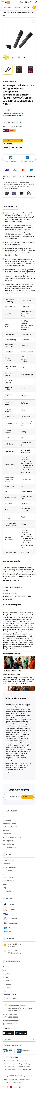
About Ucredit (8, 877)
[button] (21, 2)
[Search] (34, 7)
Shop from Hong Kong (26, 1064)
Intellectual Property (10, 827)
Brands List (7, 864)
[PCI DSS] (7, 1051)
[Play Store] (21, 1033)
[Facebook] (4, 1087)
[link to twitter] (25, 58)
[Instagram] (8, 1087)
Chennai (6, 981)
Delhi (4, 970)
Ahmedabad (7, 988)
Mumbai (5, 967)
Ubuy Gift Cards (8, 881)
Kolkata (5, 977)
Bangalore (6, 974)
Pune (4, 991)
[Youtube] (12, 1087)
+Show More (7, 932)
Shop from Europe (25, 1070)
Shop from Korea (9, 1067)
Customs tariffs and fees (12, 837)
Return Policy (7, 871)
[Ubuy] (7, 2)
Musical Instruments (18, 12)
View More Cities (9, 994)
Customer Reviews (9, 867)
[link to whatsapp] (13, 58)
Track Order (7, 834)
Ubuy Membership (9, 848)
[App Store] (9, 1033)
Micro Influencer (8, 844)
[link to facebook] (19, 58)
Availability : (7, 113)
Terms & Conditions (10, 1080)
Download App (8, 860)
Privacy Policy (25, 1080)
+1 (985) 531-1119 (11, 1024)
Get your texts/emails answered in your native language (20, 1009)
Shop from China (24, 1067)
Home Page (6, 12)
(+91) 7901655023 (11, 1017)
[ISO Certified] (22, 1051)
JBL (4, 16)
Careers (6, 884)
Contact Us (7, 820)
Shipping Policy (8, 841)
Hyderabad (7, 984)
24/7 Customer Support (17, 1005)
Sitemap (6, 830)
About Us (6, 817)
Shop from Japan (10, 1064)
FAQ (4, 874)
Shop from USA (9, 1061)
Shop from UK (21, 1061)
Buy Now (14, 188)
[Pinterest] (21, 1087)
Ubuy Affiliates (8, 891)
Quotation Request (10, 823)
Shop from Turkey (10, 1070)
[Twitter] (17, 1087)
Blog (4, 888)
